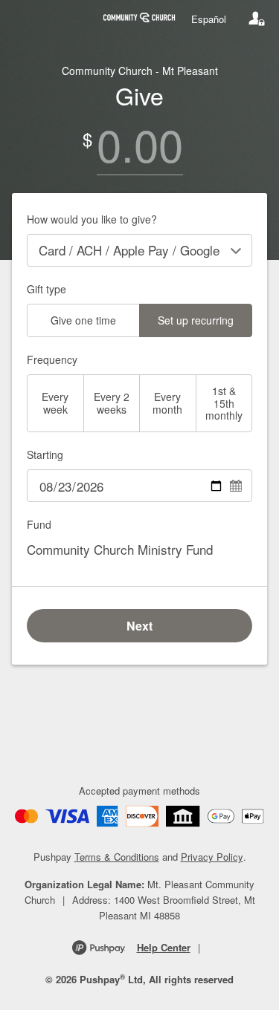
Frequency (52, 359)
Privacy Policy (212, 857)
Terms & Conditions (116, 857)
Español (208, 19)
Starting (45, 454)
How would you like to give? (92, 219)
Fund (39, 524)
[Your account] (257, 18)
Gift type (46, 288)
